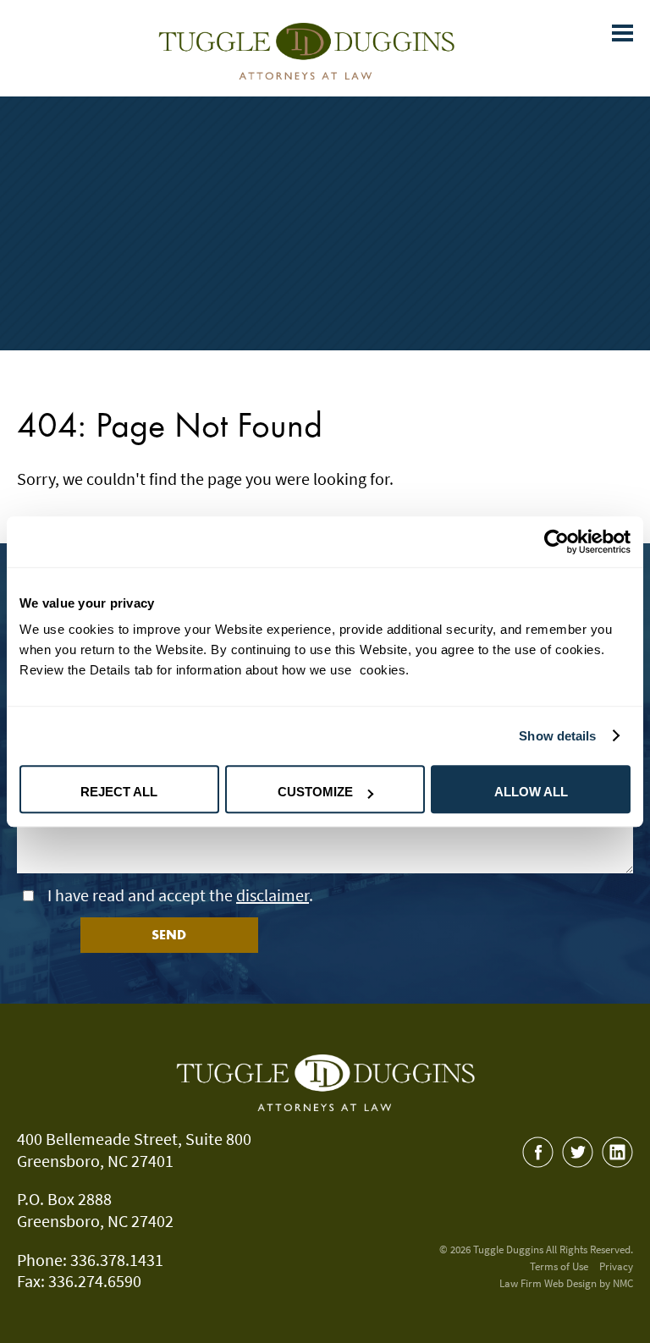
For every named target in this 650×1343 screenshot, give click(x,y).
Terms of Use (559, 1266)
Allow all (531, 791)
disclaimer (272, 894)
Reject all (118, 791)
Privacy (616, 1266)
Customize (315, 791)
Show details (557, 736)
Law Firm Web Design (548, 1283)
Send (168, 935)
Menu (631, 11)
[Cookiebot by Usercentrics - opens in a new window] (556, 541)
